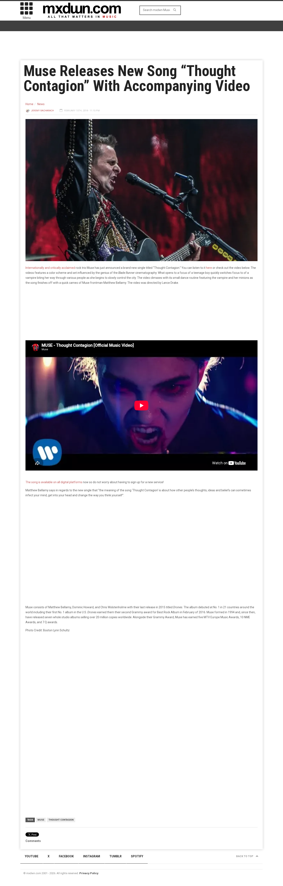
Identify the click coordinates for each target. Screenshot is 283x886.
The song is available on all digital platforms (53, 482)
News (41, 104)
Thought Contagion (61, 819)
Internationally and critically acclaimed (50, 267)
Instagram (91, 856)
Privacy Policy (88, 873)
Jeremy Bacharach (42, 110)
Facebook (66, 856)
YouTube (31, 856)
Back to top (245, 856)
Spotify (137, 856)
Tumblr (115, 856)
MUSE (40, 819)
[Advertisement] (141, 728)
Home (29, 104)
